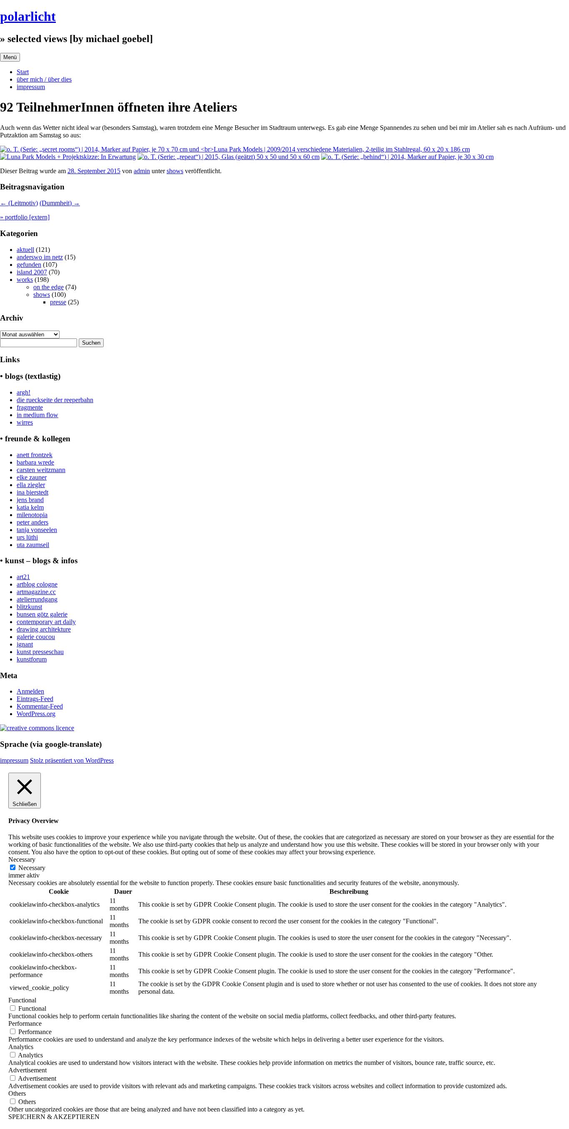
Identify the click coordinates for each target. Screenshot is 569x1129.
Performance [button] (25, 1023)
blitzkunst (29, 606)
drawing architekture (44, 629)
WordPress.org (36, 713)
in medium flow (37, 414)
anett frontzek (34, 454)
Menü (10, 57)
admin (142, 170)
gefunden (29, 264)
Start (23, 71)
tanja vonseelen (37, 529)
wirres (25, 422)
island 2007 (32, 272)
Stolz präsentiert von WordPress (72, 760)
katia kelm (30, 507)
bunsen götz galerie (42, 614)
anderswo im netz (40, 257)
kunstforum (32, 659)
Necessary (31, 867)
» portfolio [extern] (25, 217)
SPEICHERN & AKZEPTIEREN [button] (54, 1116)
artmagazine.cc (36, 591)
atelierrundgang (37, 599)
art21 (23, 576)
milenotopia (32, 514)
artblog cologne (37, 584)
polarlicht (28, 16)
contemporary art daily (46, 621)
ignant (25, 644)
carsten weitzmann (41, 469)
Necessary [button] (21, 859)
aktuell (25, 249)
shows (175, 170)
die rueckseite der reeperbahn (55, 399)
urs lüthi (27, 537)
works (25, 279)
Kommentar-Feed (40, 706)
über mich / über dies (44, 79)
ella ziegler (31, 484)
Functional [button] (22, 1000)
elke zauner (32, 477)
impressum (31, 86)
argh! (23, 392)
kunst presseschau (40, 651)
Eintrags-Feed (35, 698)
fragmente (30, 407)
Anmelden (30, 691)
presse (58, 302)
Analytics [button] (20, 1046)
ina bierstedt (32, 492)
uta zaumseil (33, 544)
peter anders (32, 522)
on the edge (48, 287)
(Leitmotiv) (19, 202)
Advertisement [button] (27, 1070)
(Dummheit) (60, 202)
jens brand (30, 499)
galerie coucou (36, 636)
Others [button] (17, 1093)
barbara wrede (35, 462)
